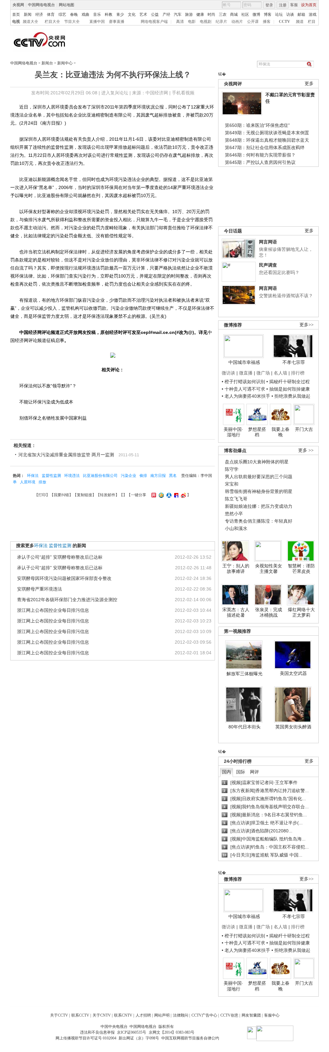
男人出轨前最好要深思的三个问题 (258, 476)
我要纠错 (61, 495)
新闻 (27, 14)
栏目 (312, 21)
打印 (42, 495)
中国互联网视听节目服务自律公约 (190, 1038)
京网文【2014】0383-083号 (171, 1032)
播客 (267, 21)
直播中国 (97, 21)
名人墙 (280, 372)
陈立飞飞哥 (236, 498)
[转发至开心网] (153, 495)
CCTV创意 (229, 1015)
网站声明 (162, 1015)
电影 (192, 21)
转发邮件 (107, 495)
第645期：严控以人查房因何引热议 (260, 162)
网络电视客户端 (154, 21)
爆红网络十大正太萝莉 (301, 612)
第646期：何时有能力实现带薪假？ (260, 154)
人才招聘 (143, 1015)
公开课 (253, 21)
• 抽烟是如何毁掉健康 (288, 389)
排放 (42, 482)
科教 (108, 14)
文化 (132, 14)
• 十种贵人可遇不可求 (244, 389)
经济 (39, 14)
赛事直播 (116, 21)
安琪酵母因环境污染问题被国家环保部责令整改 (64, 578)
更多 (309, 83)
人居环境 (27, 482)
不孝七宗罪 (293, 362)
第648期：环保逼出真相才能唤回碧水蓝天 (267, 140)
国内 (226, 771)
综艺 (62, 14)
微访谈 (228, 372)
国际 (240, 771)
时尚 (211, 14)
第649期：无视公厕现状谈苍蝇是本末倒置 (267, 132)
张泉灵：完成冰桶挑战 (268, 612)
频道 (300, 21)
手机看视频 (183, 92)
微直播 (246, 372)
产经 (166, 14)
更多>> (306, 324)
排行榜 (298, 372)
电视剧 (205, 21)
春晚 (74, 14)
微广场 (263, 372)
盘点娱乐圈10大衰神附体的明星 (257, 461)
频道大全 (30, 21)
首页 (16, 14)
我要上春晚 (280, 432)
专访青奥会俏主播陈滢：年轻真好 (258, 521)
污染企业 (128, 475)
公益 (155, 14)
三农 (223, 14)
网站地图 (66, 5)
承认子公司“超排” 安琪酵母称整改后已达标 (59, 557)
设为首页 (308, 5)
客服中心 (272, 1015)
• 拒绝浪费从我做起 (290, 396)
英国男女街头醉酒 (293, 726)
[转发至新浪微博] (182, 495)
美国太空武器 (293, 673)
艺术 (143, 14)
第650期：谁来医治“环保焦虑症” (257, 125)
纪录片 (221, 21)
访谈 (290, 14)
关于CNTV (102, 1015)
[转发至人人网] (168, 495)
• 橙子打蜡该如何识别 (243, 381)
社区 (245, 14)
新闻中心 (65, 63)
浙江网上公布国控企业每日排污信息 (53, 610)
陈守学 (231, 469)
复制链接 (84, 495)
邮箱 (301, 14)
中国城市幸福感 (244, 362)
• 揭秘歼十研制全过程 (288, 381)
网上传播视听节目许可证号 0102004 (86, 1038)
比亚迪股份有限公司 (100, 475)
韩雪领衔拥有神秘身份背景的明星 (258, 491)
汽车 (178, 14)
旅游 (189, 14)
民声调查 (268, 265)
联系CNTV (123, 1015)
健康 (200, 14)
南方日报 (158, 475)
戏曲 (85, 14)
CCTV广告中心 (204, 1015)
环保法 (33, 475)
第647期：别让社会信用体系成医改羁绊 (265, 147)
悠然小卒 (234, 513)
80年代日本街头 (244, 726)
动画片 (237, 21)
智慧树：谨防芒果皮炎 (301, 568)
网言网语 (268, 241)
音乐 (97, 14)
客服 (294, 5)
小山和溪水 (236, 528)
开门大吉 (304, 429)
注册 (283, 5)
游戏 (312, 14)
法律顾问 (180, 1015)
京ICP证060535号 (131, 1032)
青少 (120, 14)
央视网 (18, 5)
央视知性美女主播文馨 (268, 568)
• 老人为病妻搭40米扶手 (246, 396)
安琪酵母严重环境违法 (39, 589)
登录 (269, 5)
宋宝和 (231, 484)
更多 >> (306, 450)
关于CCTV (59, 1015)
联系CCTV (80, 1015)
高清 (180, 21)
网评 (254, 771)
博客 (267, 14)
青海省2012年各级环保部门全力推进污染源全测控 (67, 599)
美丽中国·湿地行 (233, 432)
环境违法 (72, 475)
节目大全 (72, 21)
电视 (16, 21)
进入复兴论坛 (114, 92)
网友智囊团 (251, 1015)
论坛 (279, 14)
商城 (234, 14)
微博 (256, 14)
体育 (51, 14)
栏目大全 (52, 21)
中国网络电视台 (41, 5)
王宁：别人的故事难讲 (235, 568)
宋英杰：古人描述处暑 (235, 612)
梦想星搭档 (257, 432)
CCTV (284, 21)
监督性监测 (51, 475)
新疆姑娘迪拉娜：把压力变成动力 (258, 506)
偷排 (143, 475)
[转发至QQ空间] (160, 495)
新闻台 (47, 63)
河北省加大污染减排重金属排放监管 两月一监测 (66, 454)
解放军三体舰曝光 (244, 673)
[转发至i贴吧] (175, 495)
